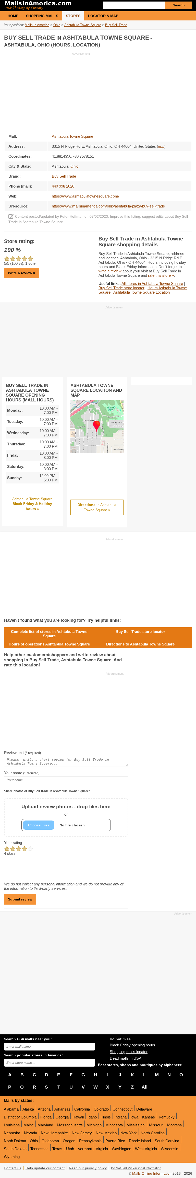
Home (13, 16)
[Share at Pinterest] (187, 36)
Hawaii (78, 1117)
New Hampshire (54, 1133)
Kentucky (167, 1117)
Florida (46, 1117)
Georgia (62, 1117)
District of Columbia (20, 1117)
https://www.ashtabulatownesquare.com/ (85, 196)
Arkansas (62, 1109)
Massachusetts (70, 1125)
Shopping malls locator (129, 1051)
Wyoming (12, 1156)
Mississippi (136, 1125)
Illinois (106, 1117)
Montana (174, 1125)
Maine (28, 1125)
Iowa (134, 1117)
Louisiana (12, 1125)
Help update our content (45, 1168)
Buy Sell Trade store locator (121, 288)
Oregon (69, 1141)
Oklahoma (50, 1141)
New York (128, 1133)
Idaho (92, 1117)
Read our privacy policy (88, 1168)
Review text (22, 752)
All (145, 1087)
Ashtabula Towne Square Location (141, 292)
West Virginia (146, 1149)
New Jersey (82, 1133)
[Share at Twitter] (176, 36)
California (82, 1109)
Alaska (28, 1109)
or (66, 810)
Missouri (156, 1125)
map (161, 146)
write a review (110, 271)
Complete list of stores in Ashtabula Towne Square (49, 633)
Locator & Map (103, 16)
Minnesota (114, 1125)
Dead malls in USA (125, 1058)
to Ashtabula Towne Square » (97, 507)
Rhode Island (140, 1141)
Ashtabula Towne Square (72, 136)
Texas (57, 1149)
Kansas (148, 1117)
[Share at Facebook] (166, 36)
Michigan (94, 1125)
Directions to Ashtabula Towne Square (140, 644)
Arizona (44, 1109)
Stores (73, 16)
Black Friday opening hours (132, 1045)
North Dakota (15, 1141)
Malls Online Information (152, 1173)
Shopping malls (42, 16)
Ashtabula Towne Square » (32, 504)
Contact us (12, 1168)
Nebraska (12, 1133)
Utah (70, 1149)
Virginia (102, 1149)
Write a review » (21, 273)
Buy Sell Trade (64, 176)
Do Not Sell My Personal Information (136, 1168)
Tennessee (39, 1149)
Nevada (30, 1133)
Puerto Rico (115, 1141)
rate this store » (161, 275)
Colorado (101, 1109)
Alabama (11, 1109)
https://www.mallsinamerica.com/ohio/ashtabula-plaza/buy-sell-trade (108, 206)
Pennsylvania (90, 1141)
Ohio (34, 1141)
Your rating (13, 842)
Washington (121, 1149)
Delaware (144, 1109)
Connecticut (122, 1109)
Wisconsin (169, 1149)
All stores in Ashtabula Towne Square (152, 283)
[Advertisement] (47, 91)
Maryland (45, 1125)
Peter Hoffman (71, 216)
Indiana (121, 1117)
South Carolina (167, 1141)
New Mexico (106, 1133)
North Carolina (153, 1133)
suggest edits (153, 216)
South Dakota (15, 1149)
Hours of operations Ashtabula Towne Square (49, 644)
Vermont (85, 1149)
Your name (21, 773)
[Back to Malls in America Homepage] (51, 5)
